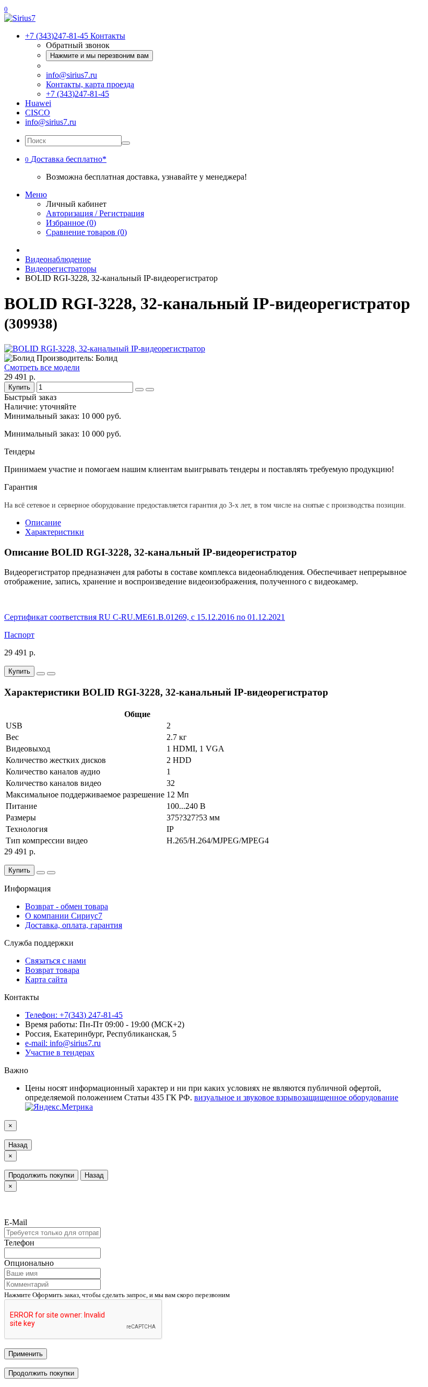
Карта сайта (46, 979)
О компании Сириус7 (63, 915)
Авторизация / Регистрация (95, 213)
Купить (19, 387)
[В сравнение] (150, 389)
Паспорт (19, 634)
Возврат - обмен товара (66, 906)
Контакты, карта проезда (90, 84)
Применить (25, 1354)
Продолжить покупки (41, 1175)
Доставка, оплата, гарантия (73, 925)
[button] (65, 159)
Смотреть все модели (42, 367)
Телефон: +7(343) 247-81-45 (74, 1014)
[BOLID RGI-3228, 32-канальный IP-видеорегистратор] (104, 348)
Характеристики (54, 531)
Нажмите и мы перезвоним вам (99, 56)
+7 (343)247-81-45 (77, 93)
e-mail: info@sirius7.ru (63, 1043)
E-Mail (15, 1222)
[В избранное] (139, 389)
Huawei (38, 103)
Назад (18, 1145)
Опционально (29, 1263)
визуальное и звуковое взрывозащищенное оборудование (296, 1097)
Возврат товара (52, 970)
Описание (43, 522)
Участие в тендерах (59, 1052)
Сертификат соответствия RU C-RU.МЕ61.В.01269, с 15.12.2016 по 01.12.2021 (144, 617)
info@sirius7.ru (71, 74)
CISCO (37, 112)
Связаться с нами (55, 960)
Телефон (19, 1242)
